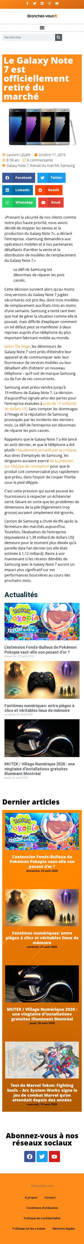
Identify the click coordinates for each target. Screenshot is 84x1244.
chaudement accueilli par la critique (46, 450)
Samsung (67, 165)
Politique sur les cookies (29, 1228)
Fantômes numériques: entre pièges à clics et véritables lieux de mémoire (39, 708)
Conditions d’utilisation (42, 1208)
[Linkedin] (42, 3)
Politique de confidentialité (42, 1218)
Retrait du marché (44, 165)
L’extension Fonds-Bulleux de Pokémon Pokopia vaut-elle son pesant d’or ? (40, 650)
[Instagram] (49, 3)
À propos (31, 1197)
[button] (42, 27)
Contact (50, 1197)
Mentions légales (63, 1228)
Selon (17, 346)
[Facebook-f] (27, 3)
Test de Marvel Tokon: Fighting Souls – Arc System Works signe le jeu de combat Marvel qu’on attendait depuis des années (42, 1093)
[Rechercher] (58, 37)
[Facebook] (29, 1156)
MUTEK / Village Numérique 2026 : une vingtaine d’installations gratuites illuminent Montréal (39, 769)
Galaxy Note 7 (17, 165)
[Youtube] (57, 3)
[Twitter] (35, 3)
